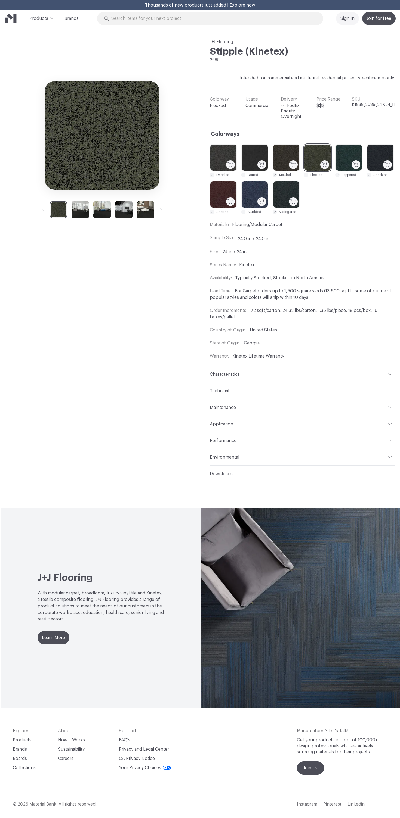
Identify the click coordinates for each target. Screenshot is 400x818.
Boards (20, 758)
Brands (71, 18)
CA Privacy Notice (137, 758)
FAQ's (124, 740)
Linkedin (356, 804)
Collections (24, 768)
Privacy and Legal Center (144, 749)
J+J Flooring (221, 42)
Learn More (53, 637)
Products (38, 18)
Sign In (347, 18)
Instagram (307, 804)
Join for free (379, 18)
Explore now (242, 5)
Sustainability (71, 749)
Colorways (225, 134)
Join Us (310, 768)
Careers (65, 758)
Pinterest (332, 804)
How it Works (71, 740)
